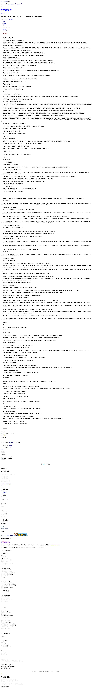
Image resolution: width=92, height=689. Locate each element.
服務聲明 (58, 671)
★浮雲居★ (3, 435)
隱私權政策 (53, 671)
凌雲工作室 (2, 526)
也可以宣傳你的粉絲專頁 (4, 528)
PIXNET (36, 671)
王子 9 (5, 30)
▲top (2, 449)
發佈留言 (2, 459)
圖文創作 (11, 19)
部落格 (4, 23)
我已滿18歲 (3, 686)
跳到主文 (3, 13)
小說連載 (10, 445)
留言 (13, 442)
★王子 (9, 447)
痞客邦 (10, 442)
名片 (4, 24)
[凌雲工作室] (1, 527)
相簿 (4, 21)
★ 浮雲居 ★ (6, 10)
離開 (7, 686)
